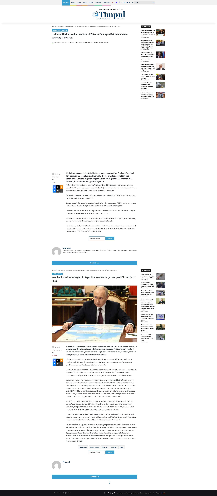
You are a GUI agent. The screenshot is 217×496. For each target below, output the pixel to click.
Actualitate (66, 2)
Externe (91, 2)
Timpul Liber (106, 2)
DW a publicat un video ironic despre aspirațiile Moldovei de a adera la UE (147, 94)
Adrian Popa (67, 248)
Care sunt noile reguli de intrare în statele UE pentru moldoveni (148, 76)
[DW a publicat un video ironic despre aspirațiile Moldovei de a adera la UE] (160, 95)
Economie (98, 2)
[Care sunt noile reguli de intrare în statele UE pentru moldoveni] (160, 77)
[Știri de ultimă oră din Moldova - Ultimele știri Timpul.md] (108, 14)
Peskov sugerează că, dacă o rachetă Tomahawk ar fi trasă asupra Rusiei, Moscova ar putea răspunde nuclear (147, 56)
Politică (73, 2)
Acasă (55, 26)
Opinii (79, 2)
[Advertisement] (153, 128)
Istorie (84, 2)
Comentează (94, 263)
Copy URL (110, 238)
